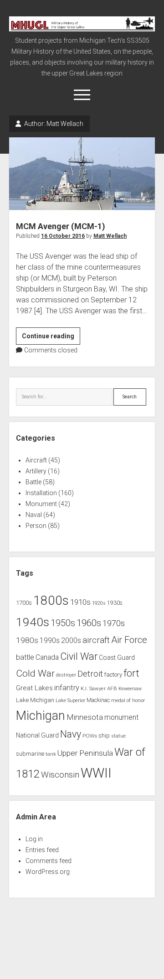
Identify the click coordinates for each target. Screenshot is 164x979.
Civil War (78, 656)
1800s (51, 600)
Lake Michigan (35, 700)
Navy (70, 734)
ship (104, 735)
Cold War (35, 673)
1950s (63, 623)
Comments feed (49, 860)
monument (121, 717)
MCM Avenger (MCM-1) (82, 173)
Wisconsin (60, 775)
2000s (71, 641)
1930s (115, 603)
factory (113, 674)
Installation (41, 493)
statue (118, 736)
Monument (41, 503)
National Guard (37, 735)
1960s (89, 623)
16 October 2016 (63, 236)
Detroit (90, 674)
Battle (33, 482)
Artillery (36, 471)
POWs (89, 736)
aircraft (96, 640)
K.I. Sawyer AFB (99, 688)
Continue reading (51, 338)
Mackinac (98, 700)
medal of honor (128, 700)
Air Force (129, 639)
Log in (34, 839)
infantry (66, 687)
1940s (32, 622)
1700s (24, 602)
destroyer (66, 675)
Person (36, 525)
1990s (50, 641)
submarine (30, 753)
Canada (47, 657)
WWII (96, 773)
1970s (113, 623)
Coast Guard (117, 657)
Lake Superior (70, 700)
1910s (80, 602)
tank (51, 754)
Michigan (40, 715)
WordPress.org (48, 871)
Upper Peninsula (85, 753)
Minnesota (85, 717)
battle (25, 657)
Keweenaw (130, 689)
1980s (27, 640)
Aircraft (36, 460)
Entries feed (42, 849)
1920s (99, 603)
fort (131, 673)
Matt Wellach (110, 236)
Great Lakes (34, 688)
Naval (34, 514)
